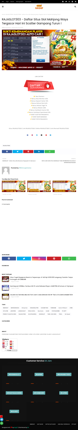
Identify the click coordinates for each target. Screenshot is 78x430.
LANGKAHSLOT (22, 311)
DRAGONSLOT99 (34, 307)
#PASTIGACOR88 (14, 393)
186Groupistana (6, 27)
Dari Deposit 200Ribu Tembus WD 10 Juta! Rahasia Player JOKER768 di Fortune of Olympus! (41, 286)
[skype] (75, 1)
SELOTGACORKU (32, 314)
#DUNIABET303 (64, 374)
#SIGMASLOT (14, 374)
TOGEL (60, 314)
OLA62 (47, 311)
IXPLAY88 (5, 311)
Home (3, 14)
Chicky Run (24, 307)
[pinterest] (72, 1)
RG (28, 427)
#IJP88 (64, 393)
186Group (32, 424)
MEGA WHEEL (31, 311)
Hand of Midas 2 (62, 307)
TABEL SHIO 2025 (51, 314)
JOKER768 (13, 311)
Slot (3, 1)
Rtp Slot (74, 424)
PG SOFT (64, 311)
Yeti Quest (67, 314)
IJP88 (71, 307)
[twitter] (66, 1)
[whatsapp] (69, 258)
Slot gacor (40, 424)
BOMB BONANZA (15, 307)
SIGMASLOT (42, 314)
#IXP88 (39, 374)
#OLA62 (14, 411)
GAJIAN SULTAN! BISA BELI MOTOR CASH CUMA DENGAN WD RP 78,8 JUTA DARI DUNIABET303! (41, 295)
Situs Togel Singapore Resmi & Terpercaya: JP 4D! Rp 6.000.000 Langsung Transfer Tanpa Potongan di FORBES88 (41, 278)
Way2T (16, 427)
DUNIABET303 (44, 307)
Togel (7, 1)
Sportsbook (28, 1)
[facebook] (63, 1)
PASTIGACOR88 (55, 311)
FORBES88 (53, 307)
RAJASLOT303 (9, 14)
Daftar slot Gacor (50, 424)
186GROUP (5, 307)
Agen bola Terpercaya (64, 424)
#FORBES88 (39, 393)
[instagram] (69, 1)
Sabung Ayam (19, 1)
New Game (40, 311)
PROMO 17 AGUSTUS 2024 (9, 314)
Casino (12, 1)
